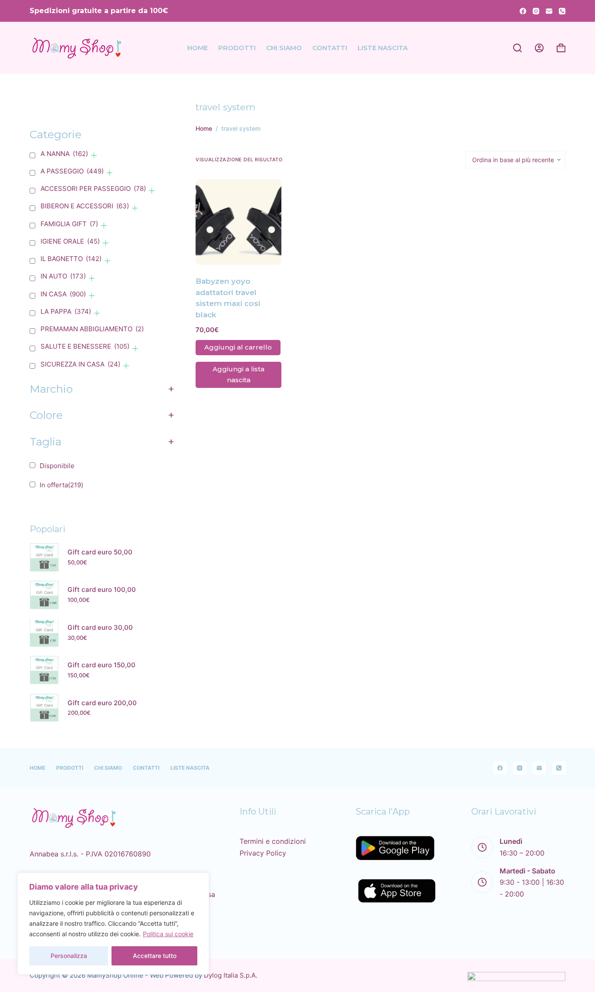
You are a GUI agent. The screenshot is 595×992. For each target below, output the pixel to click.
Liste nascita (383, 48)
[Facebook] (523, 11)
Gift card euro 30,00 (100, 627)
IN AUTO (63, 276)
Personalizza (69, 955)
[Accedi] (539, 48)
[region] (113, 924)
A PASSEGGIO (72, 171)
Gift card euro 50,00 (100, 552)
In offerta (61, 485)
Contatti (329, 48)
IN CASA (63, 294)
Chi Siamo (284, 48)
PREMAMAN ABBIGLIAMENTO (92, 329)
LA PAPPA (66, 311)
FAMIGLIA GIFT (69, 224)
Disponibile (57, 466)
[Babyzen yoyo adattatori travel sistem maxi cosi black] (238, 222)
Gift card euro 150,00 (101, 665)
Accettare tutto (154, 955)
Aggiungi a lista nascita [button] (238, 374)
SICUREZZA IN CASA (80, 364)
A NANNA (64, 153)
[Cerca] (517, 48)
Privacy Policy (263, 853)
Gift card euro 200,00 (102, 703)
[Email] (549, 11)
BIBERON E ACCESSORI (85, 206)
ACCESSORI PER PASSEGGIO (93, 188)
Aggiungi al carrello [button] (238, 347)
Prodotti (237, 48)
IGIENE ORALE (70, 241)
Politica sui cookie (168, 934)
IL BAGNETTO (71, 259)
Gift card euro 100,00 (102, 590)
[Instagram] (536, 11)
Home (197, 48)
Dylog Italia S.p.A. (230, 975)
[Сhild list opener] (94, 155)
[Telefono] (562, 11)
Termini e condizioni (273, 841)
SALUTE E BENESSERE (85, 346)
